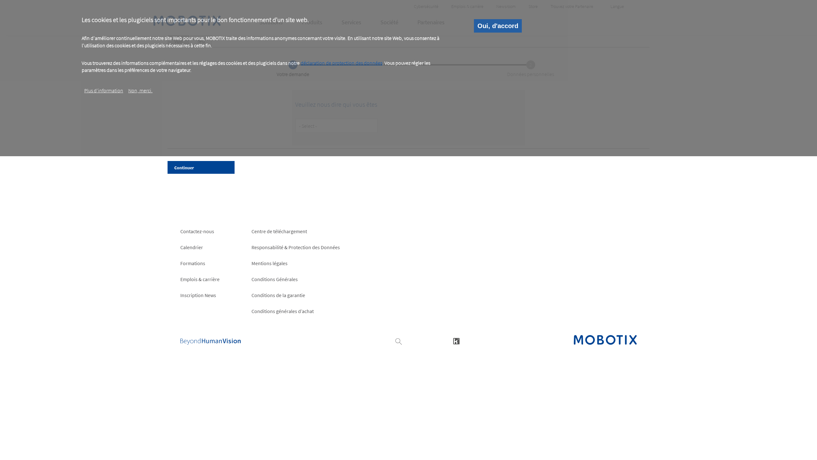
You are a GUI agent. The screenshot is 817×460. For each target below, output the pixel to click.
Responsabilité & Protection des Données (295, 247)
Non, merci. (140, 90)
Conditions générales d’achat (282, 311)
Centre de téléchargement (279, 231)
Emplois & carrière (200, 279)
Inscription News (198, 295)
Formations (192, 263)
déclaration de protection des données (341, 63)
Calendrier (191, 247)
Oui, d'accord (497, 25)
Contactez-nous (197, 231)
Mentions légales (269, 263)
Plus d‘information (103, 90)
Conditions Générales (274, 279)
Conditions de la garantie (278, 295)
